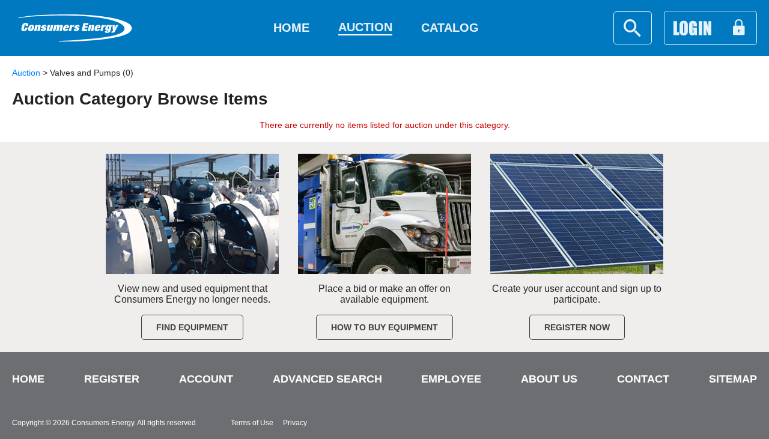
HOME (28, 379)
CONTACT (643, 379)
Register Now (577, 327)
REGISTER (111, 379)
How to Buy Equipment (384, 327)
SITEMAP (733, 379)
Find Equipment (192, 327)
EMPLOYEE (451, 379)
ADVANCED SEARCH (327, 379)
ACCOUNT (206, 379)
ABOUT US (549, 379)
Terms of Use (252, 423)
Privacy (295, 423)
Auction (26, 72)
